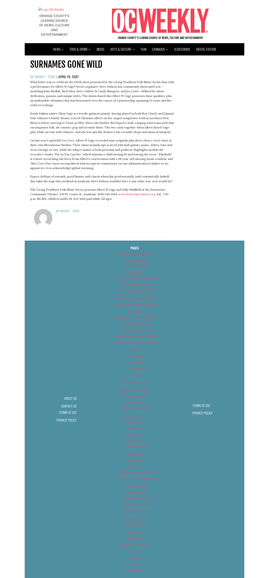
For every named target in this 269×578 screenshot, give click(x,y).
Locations (137, 362)
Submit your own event (134, 544)
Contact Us (69, 406)
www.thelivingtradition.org (136, 194)
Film (143, 49)
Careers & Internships (134, 383)
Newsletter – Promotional (137, 511)
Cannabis (158, 49)
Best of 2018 (134, 272)
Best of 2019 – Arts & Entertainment (136, 317)
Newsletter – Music (136, 504)
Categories (136, 356)
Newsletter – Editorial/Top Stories (136, 478)
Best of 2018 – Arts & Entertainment (136, 278)
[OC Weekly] (51, 9)
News (57, 49)
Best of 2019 (134, 311)
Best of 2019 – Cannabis (136, 323)
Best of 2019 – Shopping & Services (137, 336)
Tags (137, 375)
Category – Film (134, 402)
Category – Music (134, 415)
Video (134, 564)
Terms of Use (68, 412)
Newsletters (134, 467)
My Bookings (136, 369)
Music (100, 49)
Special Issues (134, 538)
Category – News (134, 421)
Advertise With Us (134, 259)
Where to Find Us (134, 570)
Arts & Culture (121, 49)
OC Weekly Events (134, 519)
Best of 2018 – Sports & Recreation (136, 304)
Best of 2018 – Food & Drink (136, 291)
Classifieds (134, 428)
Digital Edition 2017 (137, 446)
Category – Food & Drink (134, 408)
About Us (70, 398)
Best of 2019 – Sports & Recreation (136, 343)
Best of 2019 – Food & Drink (136, 330)
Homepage (134, 454)
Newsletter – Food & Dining (137, 498)
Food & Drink (78, 49)
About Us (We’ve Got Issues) (134, 253)
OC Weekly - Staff (43, 76)
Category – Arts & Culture (134, 389)
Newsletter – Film (136, 491)
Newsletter (134, 460)
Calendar (134, 350)
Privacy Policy (66, 420)
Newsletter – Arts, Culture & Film (137, 472)
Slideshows (182, 49)
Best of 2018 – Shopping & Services (137, 297)
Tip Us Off (134, 557)
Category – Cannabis (134, 395)
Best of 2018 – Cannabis (136, 284)
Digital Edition (206, 49)
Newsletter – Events (137, 485)
